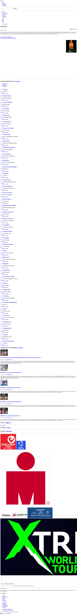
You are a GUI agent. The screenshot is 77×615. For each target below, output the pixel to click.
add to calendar (5, 93)
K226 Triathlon (5, 83)
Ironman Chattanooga (7, 186)
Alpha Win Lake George (7, 218)
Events (4, 14)
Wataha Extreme (6, 115)
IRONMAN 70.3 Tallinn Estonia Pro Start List (10, 415)
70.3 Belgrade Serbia (6, 328)
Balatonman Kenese (6, 95)
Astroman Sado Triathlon (8, 128)
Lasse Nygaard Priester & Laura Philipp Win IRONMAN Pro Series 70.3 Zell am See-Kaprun (20, 357)
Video (4, 598)
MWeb (9, 613)
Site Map (4, 607)
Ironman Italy (5, 173)
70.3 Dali (4, 308)
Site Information (5, 606)
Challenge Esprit (6, 270)
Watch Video (5, 12)
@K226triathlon (3, 425)
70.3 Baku (4, 283)
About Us (4, 3)
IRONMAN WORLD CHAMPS (9, 205)
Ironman (4, 84)
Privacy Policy (5, 604)
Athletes (4, 15)
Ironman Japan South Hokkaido (9, 166)
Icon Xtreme (5, 89)
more (20, 363)
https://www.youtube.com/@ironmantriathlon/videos (8, 38)
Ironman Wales (5, 160)
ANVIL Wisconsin (6, 134)
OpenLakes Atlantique (7, 231)
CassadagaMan (5, 224)
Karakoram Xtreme (6, 121)
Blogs (3, 17)
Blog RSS (5, 5)
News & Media (5, 13)
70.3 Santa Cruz (5, 315)
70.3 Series (4, 86)
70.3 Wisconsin (5, 295)
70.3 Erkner (5, 334)
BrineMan (4, 250)
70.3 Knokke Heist (6, 289)
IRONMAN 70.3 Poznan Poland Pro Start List (10, 387)
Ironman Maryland (6, 179)
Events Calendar (5, 23)
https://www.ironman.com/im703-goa (6, 36)
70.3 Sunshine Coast (6, 321)
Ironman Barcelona (6, 199)
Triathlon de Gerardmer (7, 244)
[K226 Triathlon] (1, 0)
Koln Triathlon (5, 237)
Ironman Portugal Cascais (8, 211)
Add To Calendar (74, 29)
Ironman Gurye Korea (7, 192)
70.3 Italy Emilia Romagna (8, 341)
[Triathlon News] (9, 359)
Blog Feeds (4, 602)
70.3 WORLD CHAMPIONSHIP (9, 302)
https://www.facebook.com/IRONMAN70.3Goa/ (7, 37)
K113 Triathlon (5, 85)
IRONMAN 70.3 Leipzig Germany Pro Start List (10, 401)
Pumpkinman (5, 263)
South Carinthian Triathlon (8, 276)
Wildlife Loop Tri (6, 257)
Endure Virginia (5, 140)
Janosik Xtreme (5, 108)
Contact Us (4, 4)
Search (15, 8)
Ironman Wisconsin (6, 153)
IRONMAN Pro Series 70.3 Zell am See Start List (11, 372)
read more (5, 591)
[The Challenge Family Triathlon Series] (8, 610)
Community (4, 16)
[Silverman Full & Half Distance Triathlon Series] (7, 609)
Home (4, 595)
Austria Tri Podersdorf (7, 102)
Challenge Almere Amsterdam (8, 147)
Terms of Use (5, 605)
